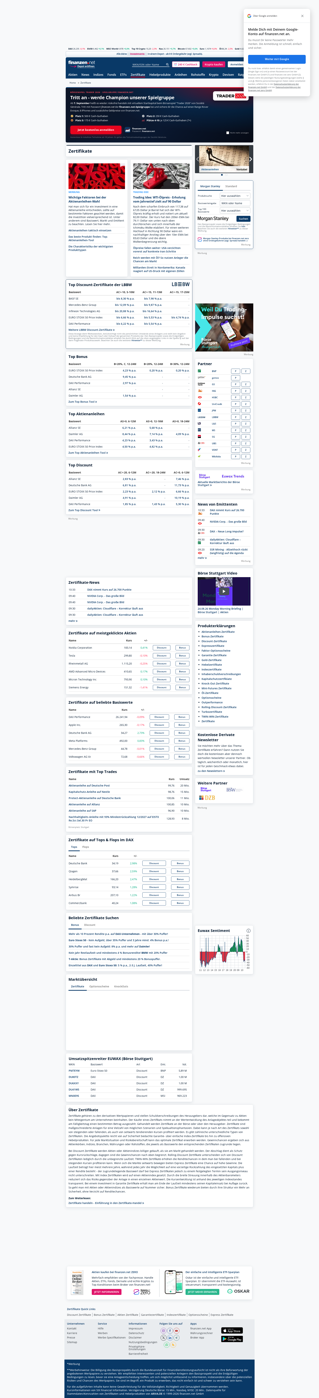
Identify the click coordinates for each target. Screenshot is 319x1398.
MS (213, 430)
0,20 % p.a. (156, 370)
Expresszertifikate (213, 646)
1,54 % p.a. (129, 395)
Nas (161, 49)
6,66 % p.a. (182, 491)
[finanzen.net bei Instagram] (164, 1331)
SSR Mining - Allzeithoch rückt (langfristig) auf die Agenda (229, 551)
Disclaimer (135, 1337)
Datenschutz (136, 1333)
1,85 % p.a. (129, 504)
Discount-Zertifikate (214, 641)
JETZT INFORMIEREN (106, 1292)
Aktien (72, 75)
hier (243, 226)
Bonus (182, 647)
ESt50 (89, 49)
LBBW (215, 417)
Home (73, 82)
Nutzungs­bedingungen (143, 1342)
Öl (220, 49)
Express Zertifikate (222, 1315)
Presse (71, 1337)
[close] (302, 16)
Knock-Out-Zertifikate (215, 683)
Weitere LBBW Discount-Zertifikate (90, 330)
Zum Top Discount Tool (83, 510)
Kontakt (71, 1328)
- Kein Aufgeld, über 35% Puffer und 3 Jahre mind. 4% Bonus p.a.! (119, 940)
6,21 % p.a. (129, 427)
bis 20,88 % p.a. (124, 311)
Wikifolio (216, 456)
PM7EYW (74, 1070)
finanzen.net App (201, 1328)
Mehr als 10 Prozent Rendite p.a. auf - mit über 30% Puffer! (118, 934)
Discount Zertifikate (79, 1315)
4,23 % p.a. (129, 370)
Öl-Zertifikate (210, 693)
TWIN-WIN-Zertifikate (215, 716)
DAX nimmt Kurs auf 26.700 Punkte (109, 589)
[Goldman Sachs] (202, 384)
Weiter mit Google (277, 59)
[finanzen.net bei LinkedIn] (170, 1338)
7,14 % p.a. (156, 434)
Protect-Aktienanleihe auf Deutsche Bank (95, 798)
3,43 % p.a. (156, 440)
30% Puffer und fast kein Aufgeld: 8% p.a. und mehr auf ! (109, 946)
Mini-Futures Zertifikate (216, 688)
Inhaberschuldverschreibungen (221, 674)
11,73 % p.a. (181, 485)
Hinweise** (136, 340)
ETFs (123, 75)
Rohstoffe (198, 75)
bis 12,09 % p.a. (124, 305)
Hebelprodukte (160, 75)
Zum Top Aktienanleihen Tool (87, 452)
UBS (214, 443)
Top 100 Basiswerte (203, 210)
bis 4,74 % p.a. (180, 317)
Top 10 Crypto (138, 49)
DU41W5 (74, 1089)
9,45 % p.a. (129, 376)
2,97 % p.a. (129, 383)
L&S (214, 423)
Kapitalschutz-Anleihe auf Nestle (89, 792)
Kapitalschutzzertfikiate (217, 679)
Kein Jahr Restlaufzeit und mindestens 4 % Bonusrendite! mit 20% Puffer (118, 952)
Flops (85, 847)
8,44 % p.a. (129, 434)
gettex (215, 377)
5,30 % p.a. (182, 504)
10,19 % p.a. (181, 498)
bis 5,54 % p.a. (153, 323)
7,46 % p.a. (182, 479)
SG (213, 436)
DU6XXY (74, 1083)
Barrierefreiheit (138, 1354)
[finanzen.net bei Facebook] (170, 1331)
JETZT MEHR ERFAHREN (202, 1292)
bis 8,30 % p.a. (125, 298)
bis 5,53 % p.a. (153, 317)
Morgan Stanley (210, 186)
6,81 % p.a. (129, 485)
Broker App (197, 1337)
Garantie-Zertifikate (214, 655)
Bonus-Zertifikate (213, 636)
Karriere (72, 1333)
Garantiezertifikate (152, 1315)
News (85, 75)
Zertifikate (138, 75)
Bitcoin (181, 49)
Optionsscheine (99, 986)
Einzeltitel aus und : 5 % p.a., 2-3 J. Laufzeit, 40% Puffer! (115, 965)
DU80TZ (73, 1077)
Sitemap (72, 1342)
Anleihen (181, 75)
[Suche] (167, 64)
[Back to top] (245, 1394)
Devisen (228, 75)
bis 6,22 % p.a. (125, 323)
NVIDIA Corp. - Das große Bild (105, 596)
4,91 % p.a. (129, 498)
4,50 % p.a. (129, 446)
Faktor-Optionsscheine (216, 650)
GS (213, 384)
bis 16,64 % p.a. (152, 311)
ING (214, 391)
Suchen (243, 218)
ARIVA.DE (156, 1393)
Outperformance (212, 702)
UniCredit (217, 404)
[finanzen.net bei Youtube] (176, 1331)
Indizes (98, 75)
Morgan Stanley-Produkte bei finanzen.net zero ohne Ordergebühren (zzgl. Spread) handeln (226, 239)
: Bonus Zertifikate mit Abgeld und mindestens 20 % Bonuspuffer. (115, 959)
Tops (74, 847)
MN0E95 (74, 1096)
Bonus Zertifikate (104, 1315)
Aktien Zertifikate (127, 1315)
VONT (215, 449)
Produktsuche (205, 196)
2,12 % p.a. (158, 491)
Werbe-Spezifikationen (112, 1337)
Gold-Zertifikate (212, 660)
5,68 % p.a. (156, 427)
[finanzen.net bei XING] (176, 1338)
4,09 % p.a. (182, 434)
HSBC (215, 397)
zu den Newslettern (210, 771)
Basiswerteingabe (207, 203)
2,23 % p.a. (129, 491)
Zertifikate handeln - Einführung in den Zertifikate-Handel (105, 1203)
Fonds (111, 75)
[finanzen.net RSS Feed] (173, 1345)
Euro (202, 49)
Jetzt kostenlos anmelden (96, 130)
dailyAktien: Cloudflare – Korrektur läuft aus (115, 608)
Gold (237, 49)
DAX (70, 49)
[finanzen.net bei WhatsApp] (167, 1345)
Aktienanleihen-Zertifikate (218, 631)
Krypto (214, 75)
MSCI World (112, 49)
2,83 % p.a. (129, 479)
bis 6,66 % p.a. (125, 317)
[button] (186, 64)
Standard (231, 186)
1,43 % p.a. (158, 504)
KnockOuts (121, 986)
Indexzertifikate (212, 669)
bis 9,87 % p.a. (153, 305)
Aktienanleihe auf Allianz (84, 804)
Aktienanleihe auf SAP (82, 810)
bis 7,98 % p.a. (153, 298)
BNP (214, 371)
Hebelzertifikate (212, 664)
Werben (103, 1333)
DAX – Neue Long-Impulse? (226, 531)
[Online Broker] (82, 66)
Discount (162, 647)
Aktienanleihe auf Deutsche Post (89, 785)
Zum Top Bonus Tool (81, 401)
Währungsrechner (201, 1333)
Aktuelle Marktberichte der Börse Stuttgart (219, 484)
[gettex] (201, 377)
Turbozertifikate (212, 712)
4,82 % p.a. (156, 446)
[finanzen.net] (81, 62)
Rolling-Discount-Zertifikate (219, 707)
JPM (214, 410)
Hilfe (101, 1328)
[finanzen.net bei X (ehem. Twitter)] (164, 1338)
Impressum (136, 1328)
